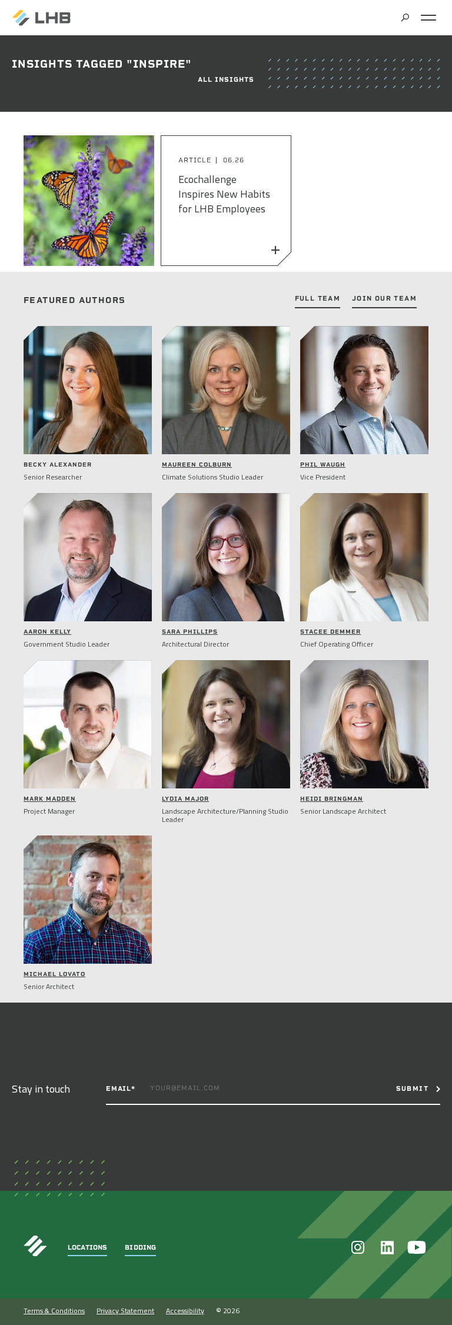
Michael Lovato (54, 974)
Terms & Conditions (54, 1310)
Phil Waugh (322, 464)
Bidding (140, 1247)
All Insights (226, 80)
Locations (87, 1247)
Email (120, 1089)
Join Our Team (384, 298)
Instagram (358, 1247)
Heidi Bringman (331, 799)
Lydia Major (185, 799)
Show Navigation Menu (428, 17)
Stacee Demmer (330, 631)
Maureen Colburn (197, 464)
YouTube (416, 1247)
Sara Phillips (190, 631)
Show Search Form (405, 17)
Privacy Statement (125, 1310)
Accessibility (185, 1310)
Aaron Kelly (47, 631)
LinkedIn (387, 1247)
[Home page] (41, 17)
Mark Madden (50, 799)
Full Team (317, 298)
